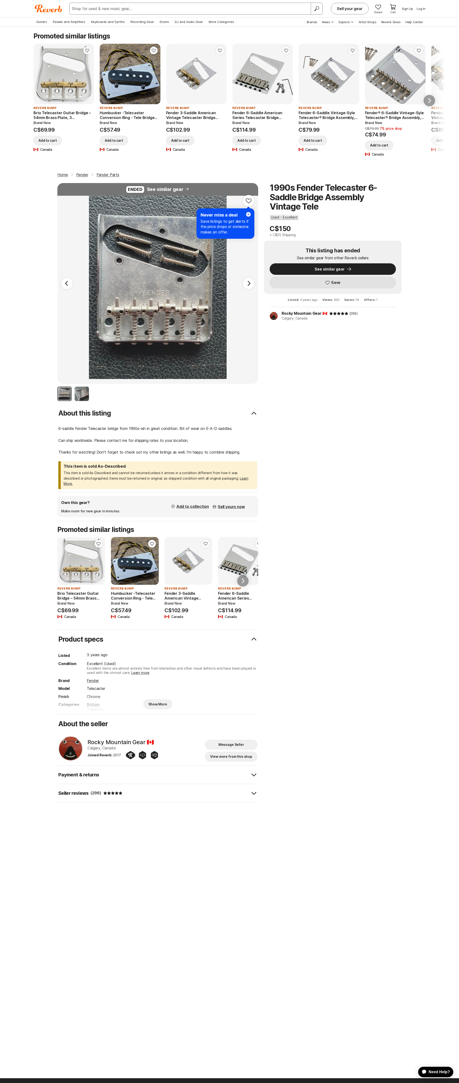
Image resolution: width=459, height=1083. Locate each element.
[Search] (316, 8)
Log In (421, 9)
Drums (164, 22)
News (326, 22)
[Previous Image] (67, 283)
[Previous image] (40, 74)
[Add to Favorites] (87, 50)
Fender (93, 680)
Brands (312, 22)
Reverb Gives (391, 22)
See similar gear (165, 189)
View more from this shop (231, 756)
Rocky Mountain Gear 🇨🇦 (304, 313)
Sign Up (407, 9)
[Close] (248, 214)
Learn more (140, 673)
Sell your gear (350, 8)
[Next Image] (248, 283)
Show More (157, 704)
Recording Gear (142, 22)
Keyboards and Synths (108, 22)
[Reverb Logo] (48, 9)
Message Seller (231, 744)
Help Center (414, 22)
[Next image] (87, 74)
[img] (338, 313)
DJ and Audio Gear (189, 22)
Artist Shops (368, 22)
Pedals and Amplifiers (69, 22)
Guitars (41, 22)
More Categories (221, 22)
